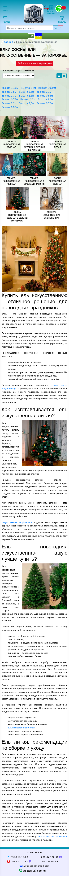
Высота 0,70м (44, 103)
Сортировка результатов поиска (18, 70)
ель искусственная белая (21, 727)
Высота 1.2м (28, 88)
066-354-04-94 (49, 861)
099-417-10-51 (19, 861)
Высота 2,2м (8, 103)
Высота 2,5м (26, 95)
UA (38, 36)
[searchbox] (29, 27)
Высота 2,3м (8, 95)
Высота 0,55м (44, 95)
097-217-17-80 (19, 857)
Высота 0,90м (9, 107)
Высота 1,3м (27, 99)
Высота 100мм (47, 88)
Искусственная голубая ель (17, 522)
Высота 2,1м (43, 91)
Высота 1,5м (8, 91)
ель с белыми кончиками (53, 836)
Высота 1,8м (26, 91)
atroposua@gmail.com (36, 866)
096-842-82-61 (50, 857)
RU (31, 36)
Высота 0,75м (9, 99)
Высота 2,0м (45, 99)
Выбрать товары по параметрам (34, 63)
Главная (8, 42)
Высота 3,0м (26, 103)
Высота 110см (9, 88)
